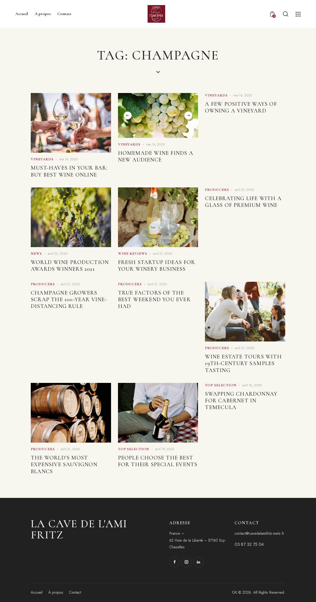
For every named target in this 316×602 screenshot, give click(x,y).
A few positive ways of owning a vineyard (241, 107)
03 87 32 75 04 (249, 544)
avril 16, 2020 (252, 385)
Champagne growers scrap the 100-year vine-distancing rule (69, 299)
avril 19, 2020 (164, 449)
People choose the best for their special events (158, 461)
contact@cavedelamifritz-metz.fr (259, 533)
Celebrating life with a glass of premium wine (243, 201)
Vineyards (42, 159)
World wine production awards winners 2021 (70, 265)
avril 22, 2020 (58, 253)
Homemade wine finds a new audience (155, 156)
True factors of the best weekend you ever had (154, 299)
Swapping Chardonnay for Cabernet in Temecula (241, 401)
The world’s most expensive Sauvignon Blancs (64, 464)
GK (234, 592)
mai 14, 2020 (68, 159)
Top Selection (133, 449)
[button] (128, 115)
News (36, 253)
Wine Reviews (132, 253)
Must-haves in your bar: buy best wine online (69, 171)
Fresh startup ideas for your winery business (156, 265)
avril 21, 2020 (162, 253)
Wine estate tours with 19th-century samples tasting (243, 363)
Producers (217, 189)
